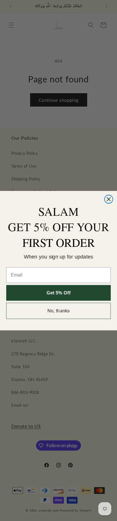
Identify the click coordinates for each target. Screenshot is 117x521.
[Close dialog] (109, 199)
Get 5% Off (58, 292)
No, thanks (58, 310)
